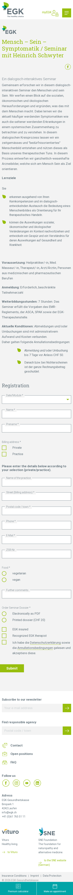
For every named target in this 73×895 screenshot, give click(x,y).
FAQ (13, 762)
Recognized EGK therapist (29, 635)
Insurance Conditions (14, 875)
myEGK (46, 12)
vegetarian (19, 573)
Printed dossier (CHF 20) (28, 620)
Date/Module (13, 395)
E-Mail (9, 535)
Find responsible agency (19, 722)
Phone (10, 521)
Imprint (35, 875)
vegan (16, 579)
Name (9, 409)
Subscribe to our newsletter (22, 699)
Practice (17, 454)
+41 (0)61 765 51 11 (13, 816)
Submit (12, 668)
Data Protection (52, 875)
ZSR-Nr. (10, 549)
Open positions (21, 754)
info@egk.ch (9, 812)
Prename (11, 424)
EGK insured (20, 629)
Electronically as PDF (26, 613)
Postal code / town (17, 506)
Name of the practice (18, 477)
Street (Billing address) (19, 492)
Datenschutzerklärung (45, 642)
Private (17, 447)
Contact (16, 745)
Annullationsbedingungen (35, 648)
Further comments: (17, 590)
